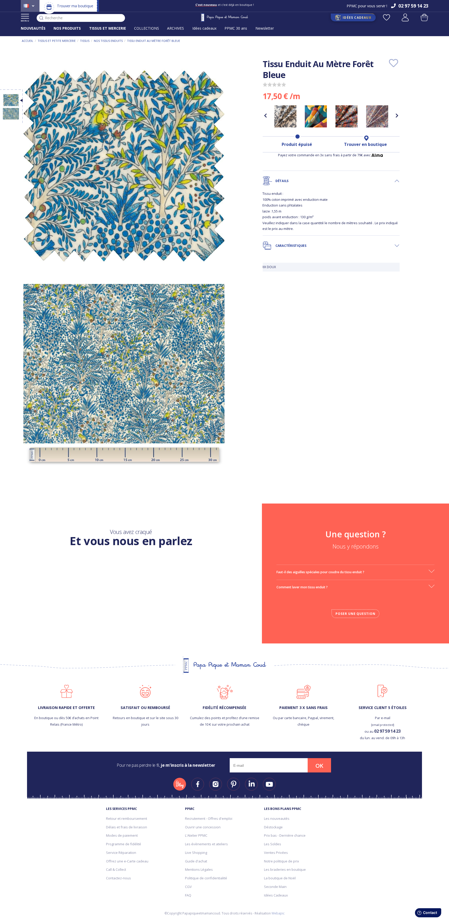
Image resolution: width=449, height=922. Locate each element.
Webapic (278, 913)
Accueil (27, 41)
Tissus (84, 41)
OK (319, 766)
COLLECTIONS (146, 28)
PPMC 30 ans (235, 28)
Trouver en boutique (365, 144)
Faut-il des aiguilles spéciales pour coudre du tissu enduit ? (320, 572)
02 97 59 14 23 (387, 731)
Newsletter (264, 28)
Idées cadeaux (204, 28)
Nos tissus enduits (108, 41)
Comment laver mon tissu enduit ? (302, 587)
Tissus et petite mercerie (57, 41)
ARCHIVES (175, 28)
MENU (25, 20)
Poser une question (355, 613)
